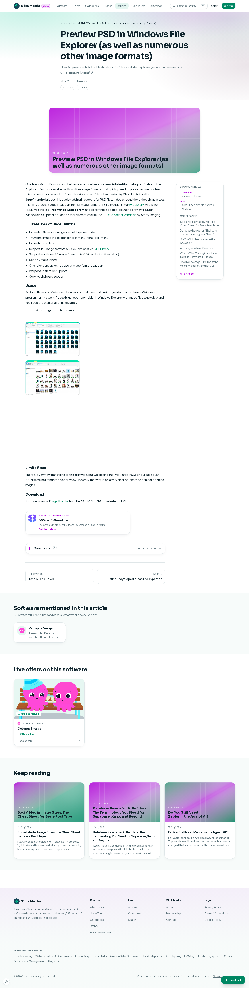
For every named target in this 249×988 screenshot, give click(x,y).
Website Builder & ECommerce (53, 956)
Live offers (96, 913)
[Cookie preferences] (6, 981)
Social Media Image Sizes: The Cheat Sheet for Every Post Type (199, 223)
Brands (108, 5)
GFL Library (136, 204)
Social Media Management (29, 961)
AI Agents (53, 961)
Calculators (138, 5)
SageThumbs (59, 501)
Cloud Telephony (151, 956)
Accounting (82, 956)
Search (132, 919)
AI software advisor (101, 932)
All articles (187, 273)
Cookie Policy (213, 919)
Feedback (236, 980)
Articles (121, 5)
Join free (228, 5)
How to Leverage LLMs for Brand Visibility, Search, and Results (199, 263)
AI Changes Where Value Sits (196, 248)
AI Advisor (156, 5)
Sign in (214, 5)
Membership (173, 913)
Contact (171, 919)
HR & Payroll (191, 956)
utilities (83, 87)
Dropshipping (173, 956)
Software (61, 5)
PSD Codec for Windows (119, 215)
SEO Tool (226, 956)
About (170, 907)
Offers (76, 5)
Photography (210, 956)
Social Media (99, 956)
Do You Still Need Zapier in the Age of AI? (197, 241)
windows (68, 87)
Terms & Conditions (216, 913)
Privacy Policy (213, 907)
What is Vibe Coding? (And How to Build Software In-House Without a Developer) (198, 255)
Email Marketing (23, 956)
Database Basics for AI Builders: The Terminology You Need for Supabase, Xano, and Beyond (198, 232)
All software (97, 907)
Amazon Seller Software (124, 956)
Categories (92, 5)
